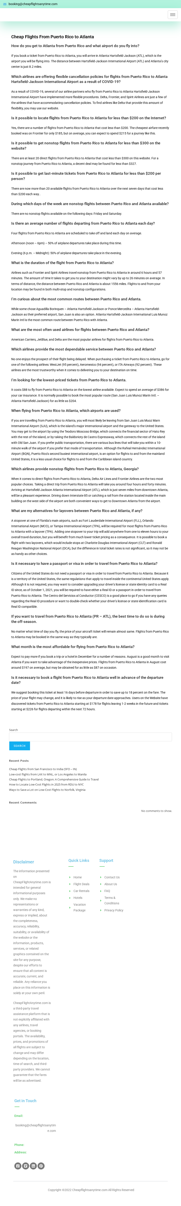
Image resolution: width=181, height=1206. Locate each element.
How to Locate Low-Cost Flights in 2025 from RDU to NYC (46, 784)
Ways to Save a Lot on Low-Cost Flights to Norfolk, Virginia (47, 790)
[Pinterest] (41, 1165)
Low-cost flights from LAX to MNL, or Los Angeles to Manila (48, 774)
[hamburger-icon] (173, 14)
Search (13, 730)
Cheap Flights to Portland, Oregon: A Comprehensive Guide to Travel (54, 779)
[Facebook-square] (17, 1165)
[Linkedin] (33, 1165)
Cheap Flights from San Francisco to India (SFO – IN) (43, 769)
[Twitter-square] (25, 1165)
